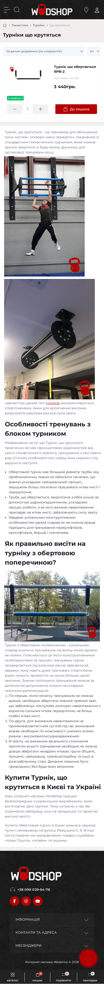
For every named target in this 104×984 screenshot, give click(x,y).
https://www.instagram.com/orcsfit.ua (26, 901)
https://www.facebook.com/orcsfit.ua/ (14, 901)
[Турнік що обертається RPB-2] (28, 78)
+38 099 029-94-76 (33, 889)
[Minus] (14, 109)
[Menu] (7, 10)
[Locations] (86, 10)
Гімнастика (20, 25)
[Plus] (40, 109)
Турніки (39, 25)
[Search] (17, 10)
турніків (52, 403)
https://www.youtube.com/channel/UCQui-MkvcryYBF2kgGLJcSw (38, 901)
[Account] (96, 10)
